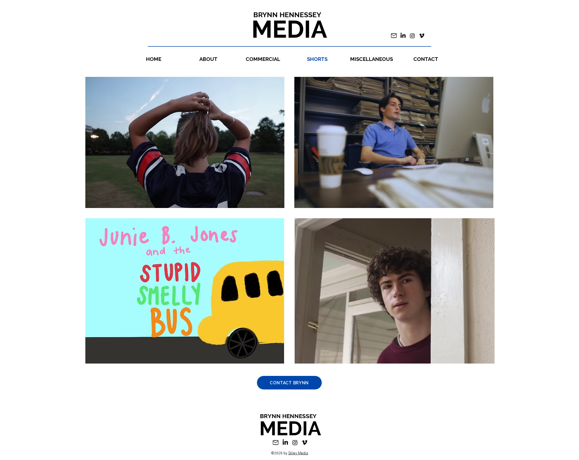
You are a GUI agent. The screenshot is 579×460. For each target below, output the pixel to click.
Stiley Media (298, 453)
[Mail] (394, 36)
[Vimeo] (422, 36)
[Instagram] (412, 36)
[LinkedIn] (403, 36)
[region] (393, 142)
